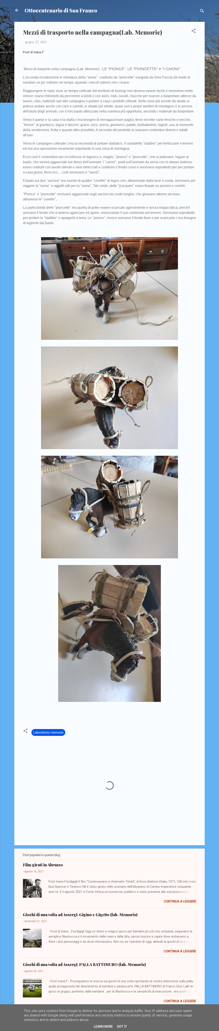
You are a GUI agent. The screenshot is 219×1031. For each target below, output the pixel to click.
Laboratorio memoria (48, 732)
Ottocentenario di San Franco (61, 10)
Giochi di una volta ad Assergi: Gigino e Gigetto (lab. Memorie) (80, 914)
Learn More (103, 1026)
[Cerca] (202, 11)
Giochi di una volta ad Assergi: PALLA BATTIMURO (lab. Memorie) (84, 964)
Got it (122, 1026)
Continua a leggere (180, 901)
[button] (193, 31)
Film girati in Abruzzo (43, 864)
